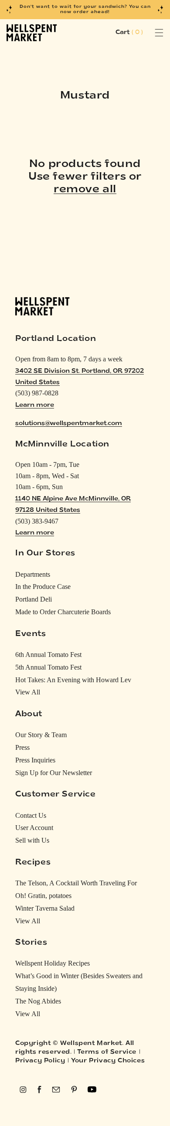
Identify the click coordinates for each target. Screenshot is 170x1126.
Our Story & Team (41, 734)
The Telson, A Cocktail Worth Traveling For (76, 883)
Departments (32, 574)
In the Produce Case (43, 586)
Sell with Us (32, 840)
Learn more (34, 405)
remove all (85, 189)
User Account (34, 827)
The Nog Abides (38, 1001)
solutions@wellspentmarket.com (68, 423)
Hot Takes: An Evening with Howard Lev (73, 680)
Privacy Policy (40, 1061)
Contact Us (30, 815)
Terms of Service (106, 1052)
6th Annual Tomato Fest (48, 654)
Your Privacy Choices (108, 1061)
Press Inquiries (35, 760)
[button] (149, 32)
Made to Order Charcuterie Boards (63, 612)
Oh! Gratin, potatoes (43, 895)
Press (22, 747)
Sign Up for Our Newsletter (53, 772)
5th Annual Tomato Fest (48, 667)
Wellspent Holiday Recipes (52, 963)
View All (27, 692)
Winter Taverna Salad (45, 908)
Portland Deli (33, 599)
